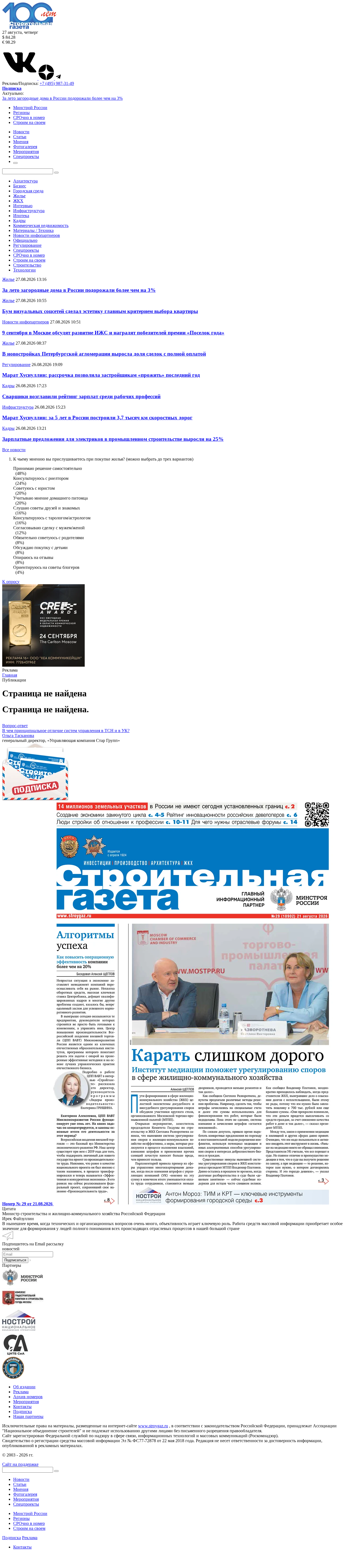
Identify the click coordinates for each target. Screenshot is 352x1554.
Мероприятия (26, 1401)
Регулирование (27, 245)
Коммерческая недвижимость (40, 225)
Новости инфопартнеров (36, 235)
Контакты (22, 1406)
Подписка (22, 1411)
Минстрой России (30, 107)
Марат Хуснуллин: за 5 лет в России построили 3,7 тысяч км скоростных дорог (97, 417)
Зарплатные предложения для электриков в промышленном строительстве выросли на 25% (113, 439)
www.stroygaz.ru (153, 1425)
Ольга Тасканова (18, 735)
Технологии (24, 270)
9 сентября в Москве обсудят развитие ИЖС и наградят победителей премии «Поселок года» (113, 333)
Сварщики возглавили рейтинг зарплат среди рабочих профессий (81, 396)
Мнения (20, 1489)
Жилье (19, 195)
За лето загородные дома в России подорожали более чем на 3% (62, 98)
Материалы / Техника (33, 230)
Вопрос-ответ (15, 725)
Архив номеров (28, 1396)
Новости (21, 1479)
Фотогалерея (25, 1494)
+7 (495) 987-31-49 (57, 83)
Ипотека (21, 215)
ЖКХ (18, 200)
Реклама (21, 1391)
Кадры (19, 220)
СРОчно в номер (29, 117)
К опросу (11, 581)
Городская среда (28, 191)
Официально (25, 240)
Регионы (21, 112)
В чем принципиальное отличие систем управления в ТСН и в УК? (66, 730)
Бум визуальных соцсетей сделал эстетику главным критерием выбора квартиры (100, 311)
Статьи (19, 1484)
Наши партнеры (28, 1416)
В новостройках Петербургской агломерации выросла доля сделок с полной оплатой (104, 354)
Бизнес (19, 186)
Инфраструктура (29, 210)
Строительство (27, 265)
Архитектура (25, 181)
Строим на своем (29, 122)
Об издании (24, 1386)
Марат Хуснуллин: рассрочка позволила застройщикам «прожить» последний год (101, 375)
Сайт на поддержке (20, 1464)
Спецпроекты (26, 250)
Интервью (22, 205)
